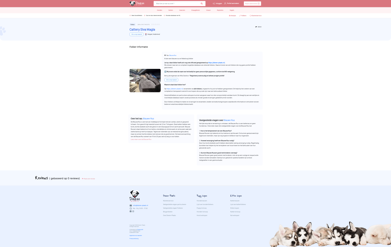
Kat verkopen (234, 215)
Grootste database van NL (173, 15)
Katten (171, 10)
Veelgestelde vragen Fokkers (173, 208)
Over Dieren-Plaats (169, 215)
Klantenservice (256, 16)
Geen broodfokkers (137, 15)
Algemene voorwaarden (136, 235)
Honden (159, 10)
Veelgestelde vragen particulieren (174, 204)
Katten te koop (235, 212)
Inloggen (219, 3)
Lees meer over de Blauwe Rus (141, 139)
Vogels (232, 10)
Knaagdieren (195, 10)
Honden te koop (202, 212)
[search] (202, 3)
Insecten (182, 10)
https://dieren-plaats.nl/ (216, 63)
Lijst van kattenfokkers (238, 204)
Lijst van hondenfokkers (205, 204)
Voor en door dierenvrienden (154, 15)
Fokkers (243, 16)
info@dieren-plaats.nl (140, 205)
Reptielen (220, 10)
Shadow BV (140, 229)
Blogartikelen (167, 212)
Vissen (208, 10)
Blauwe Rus (172, 55)
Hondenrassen (202, 201)
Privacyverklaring (134, 238)
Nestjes (233, 16)
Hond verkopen (202, 215)
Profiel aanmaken (233, 3)
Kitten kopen (234, 208)
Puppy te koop (202, 208)
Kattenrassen (234, 201)
